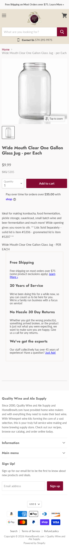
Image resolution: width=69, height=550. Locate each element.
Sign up (55, 486)
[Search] (62, 31)
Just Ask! (50, 352)
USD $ (32, 504)
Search (13, 531)
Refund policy (51, 531)
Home (6, 49)
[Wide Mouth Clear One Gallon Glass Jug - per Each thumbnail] (8, 132)
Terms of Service (31, 531)
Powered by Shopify (34, 543)
